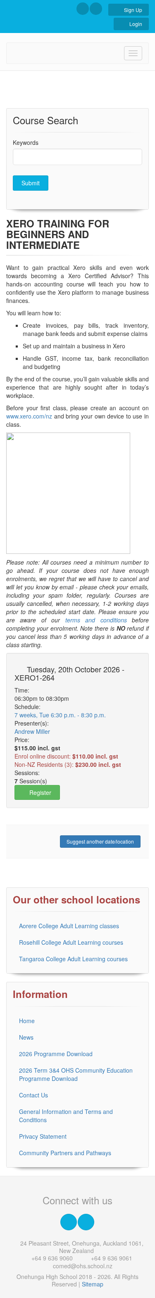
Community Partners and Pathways (65, 1153)
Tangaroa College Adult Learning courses (73, 959)
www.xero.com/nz (29, 416)
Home (27, 1021)
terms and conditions (96, 620)
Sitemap (92, 1284)
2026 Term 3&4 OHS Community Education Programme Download (76, 1074)
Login (135, 23)
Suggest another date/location (100, 841)
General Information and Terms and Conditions (66, 1115)
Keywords (25, 142)
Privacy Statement (43, 1136)
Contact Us (33, 1095)
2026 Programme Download (56, 1054)
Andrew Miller (32, 731)
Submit (30, 183)
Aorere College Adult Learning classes (69, 926)
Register (39, 792)
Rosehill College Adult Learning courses (71, 942)
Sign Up (132, 9)
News (26, 1037)
